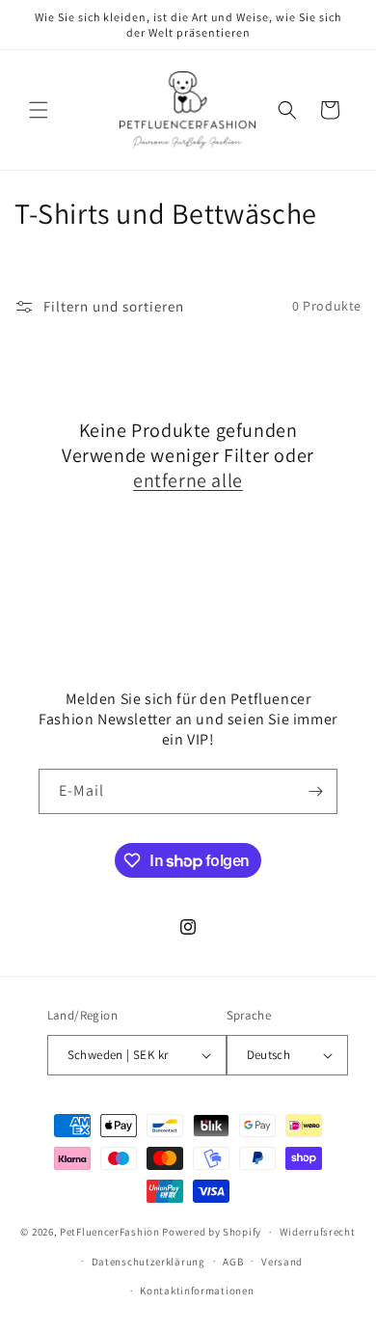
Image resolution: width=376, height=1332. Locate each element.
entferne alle (188, 480)
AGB (233, 1261)
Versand (282, 1261)
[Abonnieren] (315, 791)
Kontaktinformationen (197, 1290)
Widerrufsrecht (318, 1231)
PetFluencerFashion (110, 1231)
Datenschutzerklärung (148, 1261)
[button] (38, 110)
